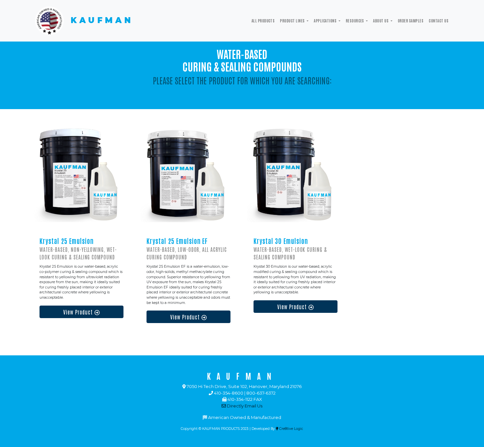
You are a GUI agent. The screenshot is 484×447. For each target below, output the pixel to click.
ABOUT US (381, 20)
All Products (263, 20)
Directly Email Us (244, 405)
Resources (355, 20)
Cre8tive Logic (290, 429)
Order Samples (410, 20)
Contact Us (438, 20)
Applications (325, 20)
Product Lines (293, 20)
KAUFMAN (99, 20)
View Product (78, 312)
